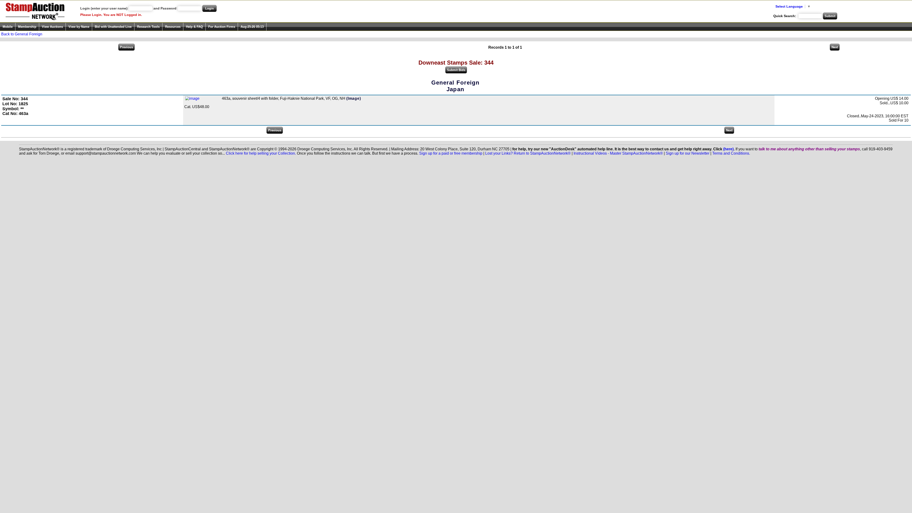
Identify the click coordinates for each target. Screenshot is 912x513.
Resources (172, 26)
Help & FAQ (194, 26)
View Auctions (52, 26)
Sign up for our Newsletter (687, 153)
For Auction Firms (221, 26)
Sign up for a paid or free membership (450, 153)
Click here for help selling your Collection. (261, 153)
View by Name (78, 26)
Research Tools (148, 26)
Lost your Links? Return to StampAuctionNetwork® (528, 153)
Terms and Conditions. (731, 153)
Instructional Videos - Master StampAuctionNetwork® (618, 153)
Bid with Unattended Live (113, 26)
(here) (728, 149)
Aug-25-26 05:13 (252, 26)
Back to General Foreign (21, 34)
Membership (27, 26)
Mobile (8, 26)
